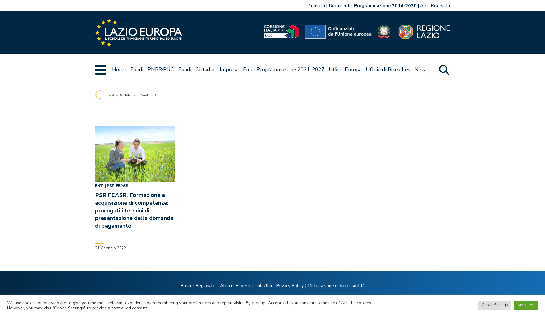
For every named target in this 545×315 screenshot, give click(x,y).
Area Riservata (435, 6)
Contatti (317, 6)
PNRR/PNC (161, 69)
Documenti (339, 6)
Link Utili (263, 286)
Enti (247, 69)
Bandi (184, 69)
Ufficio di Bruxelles (388, 69)
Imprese (229, 69)
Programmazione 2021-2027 (290, 69)
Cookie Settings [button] (495, 305)
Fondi (137, 69)
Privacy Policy (290, 286)
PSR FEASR (118, 185)
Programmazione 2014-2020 (385, 6)
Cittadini (205, 69)
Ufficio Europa (345, 69)
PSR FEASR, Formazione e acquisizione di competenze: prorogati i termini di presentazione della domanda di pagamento (134, 210)
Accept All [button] (525, 305)
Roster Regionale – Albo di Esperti (215, 286)
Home (119, 69)
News (421, 69)
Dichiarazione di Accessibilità (336, 286)
